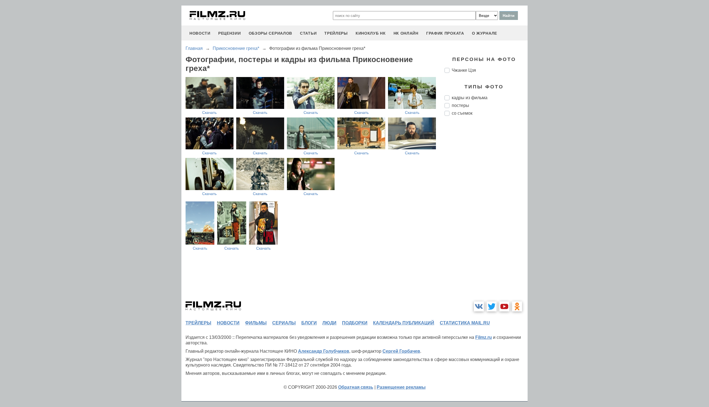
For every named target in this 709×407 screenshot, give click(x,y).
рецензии (229, 33)
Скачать (209, 112)
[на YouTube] (504, 306)
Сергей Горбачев (401, 351)
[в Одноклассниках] (517, 306)
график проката (445, 33)
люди (329, 323)
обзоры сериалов (270, 33)
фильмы (256, 323)
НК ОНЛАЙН (406, 33)
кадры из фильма (469, 97)
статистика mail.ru (465, 323)
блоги (309, 323)
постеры (460, 105)
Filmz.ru (483, 337)
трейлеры (336, 33)
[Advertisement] (486, 213)
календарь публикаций (403, 323)
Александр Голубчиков (323, 351)
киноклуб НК (371, 33)
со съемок (462, 113)
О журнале (484, 33)
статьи (308, 33)
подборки (355, 323)
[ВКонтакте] (479, 306)
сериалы (284, 323)
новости (199, 33)
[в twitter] (492, 306)
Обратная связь (355, 387)
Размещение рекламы (401, 387)
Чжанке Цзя (464, 70)
